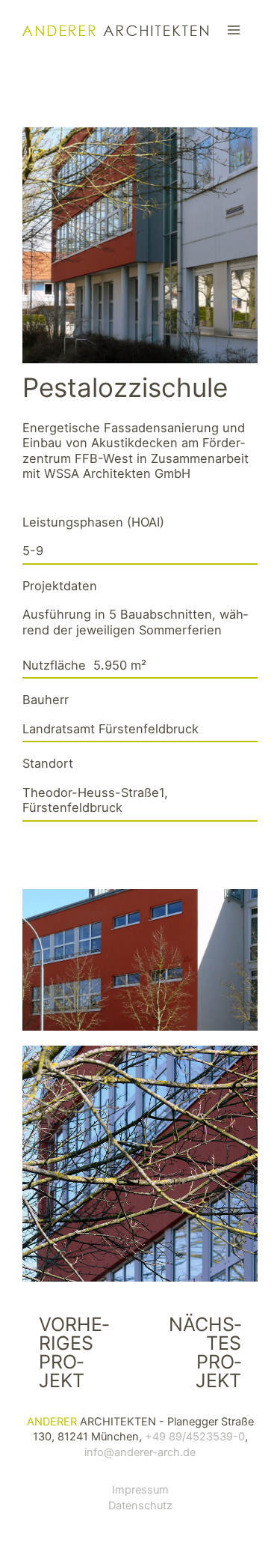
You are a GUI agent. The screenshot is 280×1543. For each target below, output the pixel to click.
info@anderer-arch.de (140, 1452)
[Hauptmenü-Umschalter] (233, 30)
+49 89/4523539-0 (195, 1436)
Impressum (140, 1490)
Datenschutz (140, 1505)
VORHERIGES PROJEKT (74, 1352)
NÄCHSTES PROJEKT (205, 1352)
